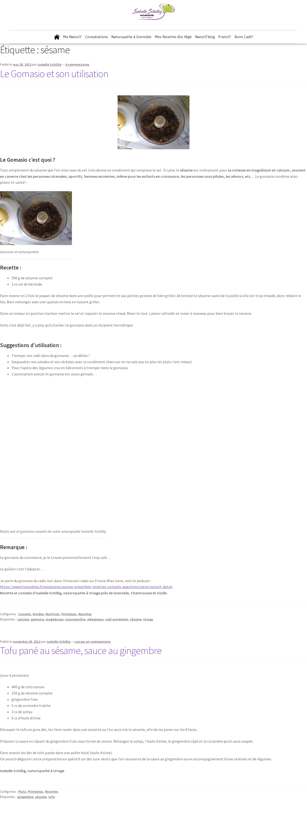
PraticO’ (224, 37)
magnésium (55, 619)
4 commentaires (77, 64)
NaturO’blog (205, 37)
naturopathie (75, 619)
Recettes (85, 614)
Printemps (69, 614)
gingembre (25, 797)
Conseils (24, 614)
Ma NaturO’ (72, 37)
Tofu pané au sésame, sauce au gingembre (81, 650)
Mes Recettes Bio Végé (173, 37)
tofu (51, 797)
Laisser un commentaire (92, 641)
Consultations (96, 37)
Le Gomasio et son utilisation (54, 73)
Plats (22, 791)
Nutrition (52, 614)
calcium (23, 619)
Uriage (148, 619)
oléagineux (95, 619)
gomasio (37, 619)
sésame (136, 619)
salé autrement (116, 619)
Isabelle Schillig (49, 64)
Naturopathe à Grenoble (131, 37)
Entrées (38, 614)
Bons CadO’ (244, 37)
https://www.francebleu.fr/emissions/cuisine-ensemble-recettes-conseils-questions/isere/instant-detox (86, 586)
